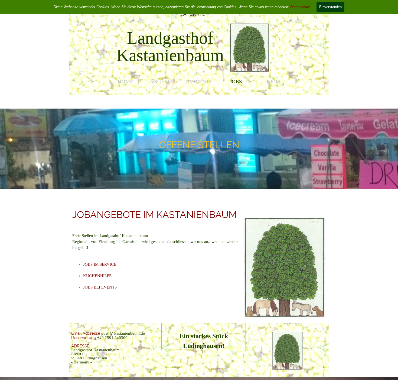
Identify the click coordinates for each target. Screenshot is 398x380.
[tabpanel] (170, 46)
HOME (125, 81)
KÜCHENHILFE (97, 276)
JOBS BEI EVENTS (100, 287)
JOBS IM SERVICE (99, 264)
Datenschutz (300, 7)
